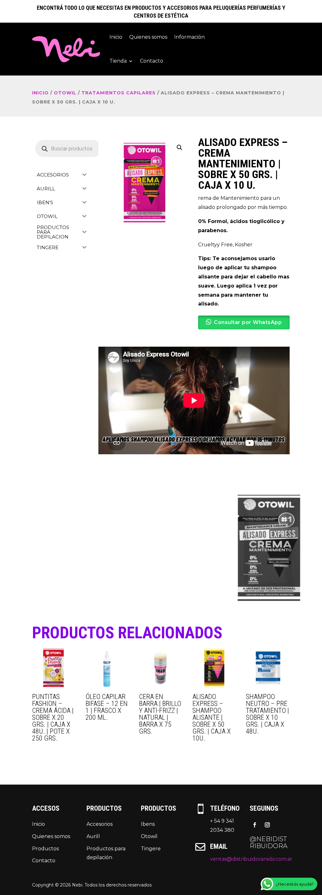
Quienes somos (148, 37)
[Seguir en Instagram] (267, 825)
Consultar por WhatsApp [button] (248, 322)
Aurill (93, 836)
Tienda (118, 61)
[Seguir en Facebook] (255, 825)
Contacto (151, 61)
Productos (45, 849)
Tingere (151, 849)
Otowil (149, 836)
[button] (179, 147)
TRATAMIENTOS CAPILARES (118, 93)
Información (189, 37)
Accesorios (99, 824)
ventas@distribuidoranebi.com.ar (251, 859)
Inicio (115, 37)
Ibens (148, 824)
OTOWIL (65, 93)
